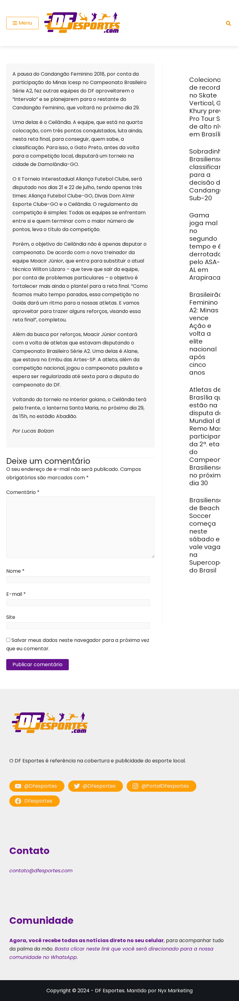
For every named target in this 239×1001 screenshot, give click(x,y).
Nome (15, 571)
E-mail (16, 594)
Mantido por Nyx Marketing (160, 990)
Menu (25, 22)
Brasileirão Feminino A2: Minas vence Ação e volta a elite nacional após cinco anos (206, 333)
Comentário (23, 492)
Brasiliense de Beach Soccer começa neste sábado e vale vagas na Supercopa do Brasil (206, 535)
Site (10, 617)
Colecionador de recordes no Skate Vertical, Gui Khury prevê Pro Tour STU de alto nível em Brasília (210, 107)
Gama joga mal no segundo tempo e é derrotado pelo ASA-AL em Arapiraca (205, 246)
